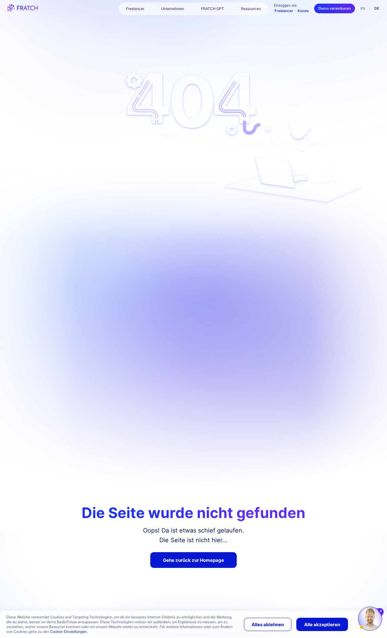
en (362, 8)
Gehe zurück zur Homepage (193, 560)
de (376, 8)
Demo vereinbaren (334, 8)
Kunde (303, 10)
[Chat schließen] (381, 611)
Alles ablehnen (268, 624)
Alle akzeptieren (322, 624)
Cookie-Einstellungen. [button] (69, 631)
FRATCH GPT (212, 8)
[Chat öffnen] (370, 619)
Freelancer (284, 10)
